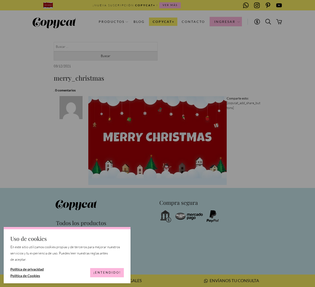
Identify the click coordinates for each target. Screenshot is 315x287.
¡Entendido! (107, 272)
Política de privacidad (27, 269)
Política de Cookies (25, 276)
